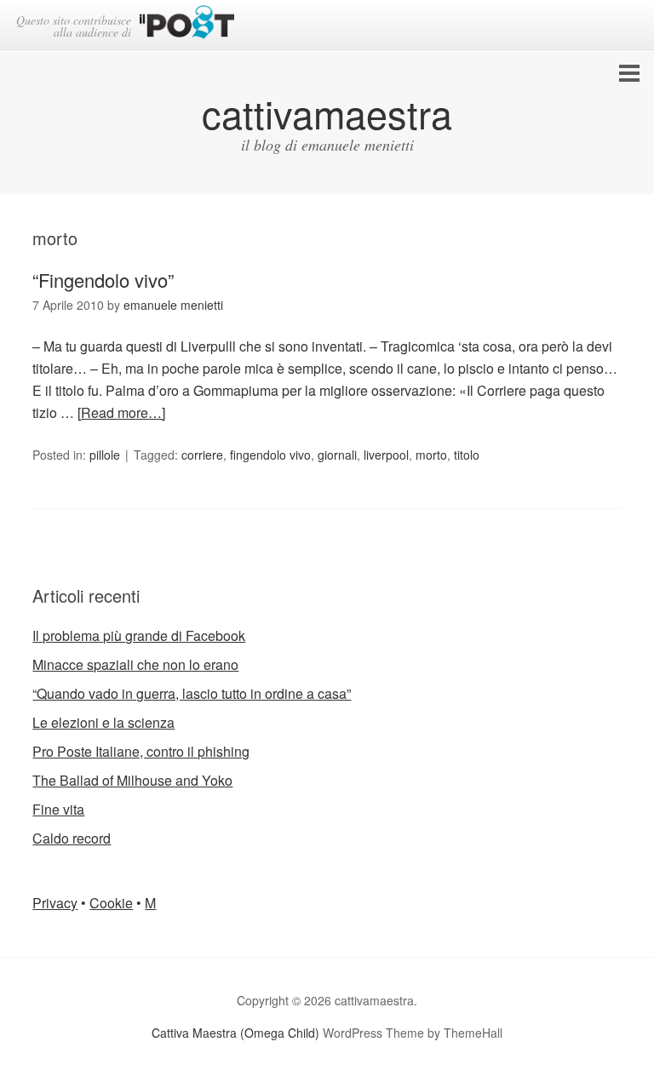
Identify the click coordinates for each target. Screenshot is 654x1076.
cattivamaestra (327, 112)
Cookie (111, 903)
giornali (337, 454)
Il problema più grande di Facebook (138, 635)
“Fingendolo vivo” (103, 279)
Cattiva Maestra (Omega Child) (235, 1032)
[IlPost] (187, 25)
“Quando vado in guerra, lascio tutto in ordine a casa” (191, 693)
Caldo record (71, 838)
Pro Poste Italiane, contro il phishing (141, 751)
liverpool (386, 454)
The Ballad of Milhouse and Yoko (132, 780)
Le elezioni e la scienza (103, 722)
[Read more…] (121, 412)
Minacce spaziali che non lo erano (135, 664)
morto (431, 454)
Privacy (54, 903)
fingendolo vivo (270, 454)
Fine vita (58, 809)
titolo (466, 454)
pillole (104, 454)
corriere (202, 454)
